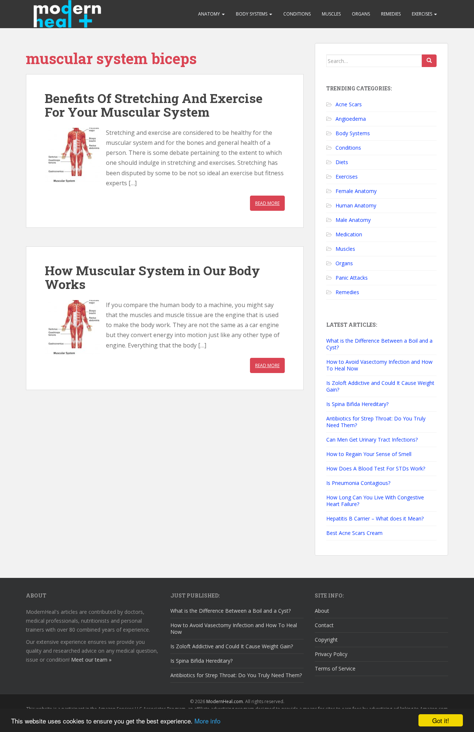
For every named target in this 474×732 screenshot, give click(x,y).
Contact (324, 625)
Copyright (326, 639)
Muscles (331, 14)
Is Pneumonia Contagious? (358, 482)
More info (207, 720)
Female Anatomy (356, 190)
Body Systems (252, 14)
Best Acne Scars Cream (354, 532)
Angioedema (351, 118)
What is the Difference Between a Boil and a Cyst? (379, 344)
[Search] (429, 60)
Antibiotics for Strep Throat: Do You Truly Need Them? (375, 422)
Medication (349, 234)
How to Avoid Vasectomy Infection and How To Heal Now (379, 365)
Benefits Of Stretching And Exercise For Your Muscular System (154, 105)
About (322, 610)
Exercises (422, 14)
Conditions (297, 14)
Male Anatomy (353, 219)
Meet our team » (91, 659)
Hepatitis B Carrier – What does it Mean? (375, 518)
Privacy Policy (331, 654)
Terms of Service (335, 668)
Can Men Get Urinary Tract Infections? (372, 439)
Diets (342, 162)
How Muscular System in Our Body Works (152, 277)
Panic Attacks (352, 277)
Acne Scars (349, 104)
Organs (361, 14)
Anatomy (209, 14)
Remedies (391, 14)
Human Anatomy (356, 205)
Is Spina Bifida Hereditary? (357, 403)
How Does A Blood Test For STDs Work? (375, 468)
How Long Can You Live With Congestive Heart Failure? (375, 501)
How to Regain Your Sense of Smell (368, 454)
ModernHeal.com (224, 701)
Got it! (440, 720)
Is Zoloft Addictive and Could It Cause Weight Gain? (380, 386)
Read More (267, 203)
